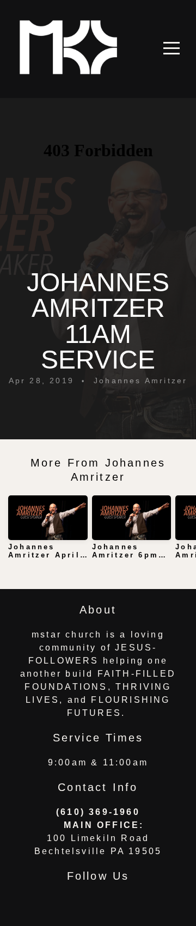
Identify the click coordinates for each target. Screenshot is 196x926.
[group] (48, 531)
